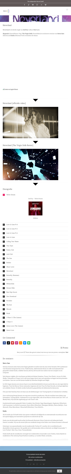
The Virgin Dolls (27, 33)
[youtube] (12, 342)
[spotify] (28, 342)
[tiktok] (8, 342)
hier (67, 352)
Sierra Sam (60, 33)
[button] (35, 195)
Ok (59, 471)
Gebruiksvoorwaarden (40, 460)
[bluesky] (24, 342)
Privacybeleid (29, 460)
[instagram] (16, 342)
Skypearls (6, 33)
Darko (13, 35)
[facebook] (4, 342)
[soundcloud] (20, 342)
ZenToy (25, 30)
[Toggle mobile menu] (67, 10)
